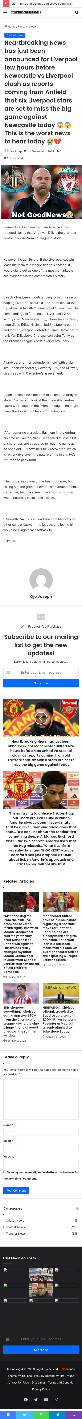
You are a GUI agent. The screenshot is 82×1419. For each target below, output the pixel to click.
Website (8, 1156)
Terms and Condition (61, 1382)
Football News (27, 26)
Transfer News (16, 1233)
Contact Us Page (18, 1382)
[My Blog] (27, 12)
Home (11, 26)
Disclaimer (38, 1382)
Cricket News (15, 1220)
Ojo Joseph (16, 151)
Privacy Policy (41, 1389)
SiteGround (67, 1375)
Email (8, 1140)
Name (8, 1125)
